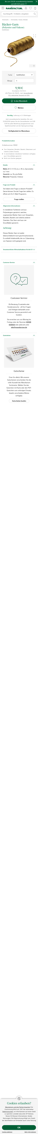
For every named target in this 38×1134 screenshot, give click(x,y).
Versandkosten (28, 93)
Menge (9, 81)
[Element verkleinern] (30, 65)
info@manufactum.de (19, 327)
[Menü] (3, 8)
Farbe (10, 75)
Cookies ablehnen (7, 1132)
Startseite (5, 20)
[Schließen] (36, 1)
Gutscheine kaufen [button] (19, 401)
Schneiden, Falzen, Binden (19, 20)
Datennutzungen (7, 1111)
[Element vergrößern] (34, 65)
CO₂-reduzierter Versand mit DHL (19, 95)
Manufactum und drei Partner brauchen (17, 1107)
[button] (34, 35)
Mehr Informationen (30, 1132)
